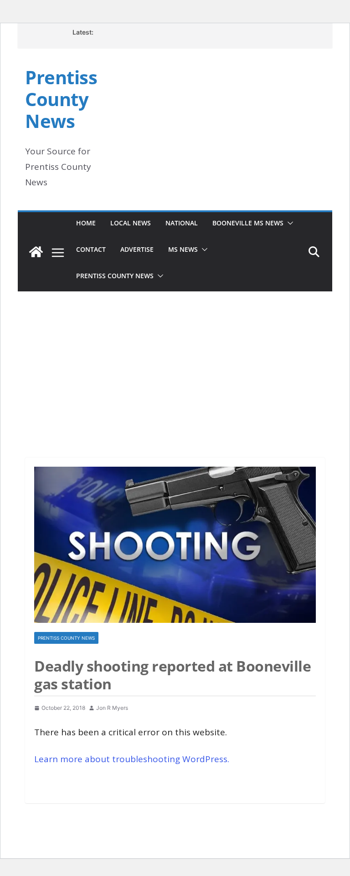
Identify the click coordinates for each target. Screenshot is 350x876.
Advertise (137, 249)
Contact (91, 249)
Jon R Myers (112, 707)
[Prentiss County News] (36, 252)
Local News (130, 223)
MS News (183, 249)
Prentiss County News (61, 99)
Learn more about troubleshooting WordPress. (131, 759)
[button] (288, 223)
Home (86, 223)
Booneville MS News (247, 223)
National (181, 223)
